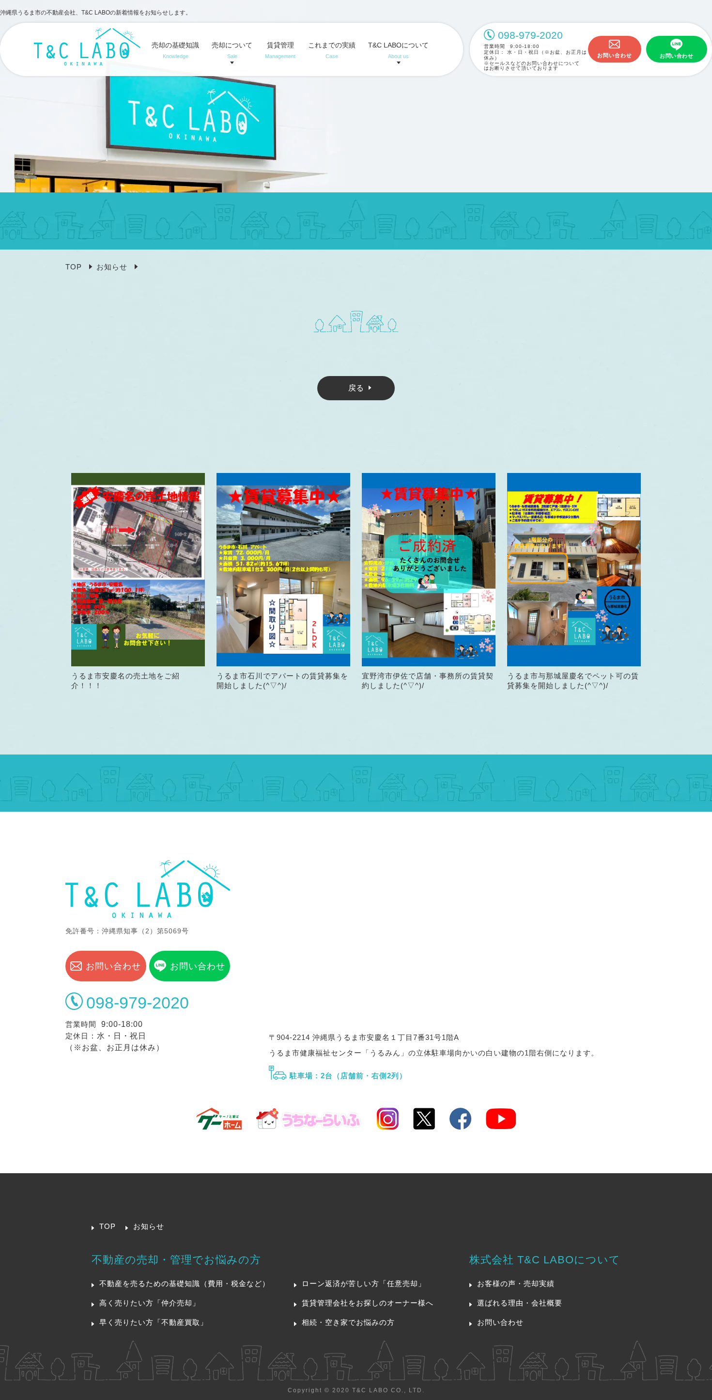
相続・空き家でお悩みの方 (348, 1322)
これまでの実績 (332, 50)
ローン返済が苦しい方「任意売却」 (364, 1283)
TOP (73, 267)
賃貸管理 (280, 50)
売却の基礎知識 (175, 50)
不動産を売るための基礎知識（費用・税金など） (184, 1283)
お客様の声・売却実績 (516, 1283)
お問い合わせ (614, 55)
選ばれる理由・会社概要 (519, 1303)
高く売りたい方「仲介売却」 (149, 1303)
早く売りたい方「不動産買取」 (153, 1322)
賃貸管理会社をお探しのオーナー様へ (367, 1303)
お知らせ (111, 267)
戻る (356, 388)
